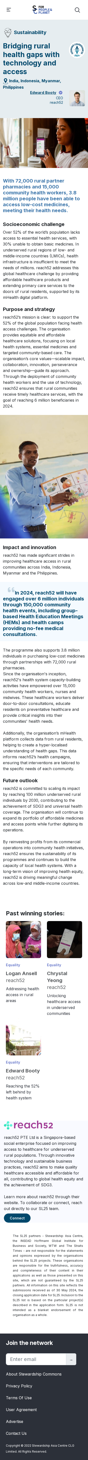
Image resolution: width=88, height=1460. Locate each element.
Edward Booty (43, 92)
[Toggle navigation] (9, 10)
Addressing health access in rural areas (22, 994)
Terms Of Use (19, 1397)
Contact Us (16, 1433)
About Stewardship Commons (34, 1374)
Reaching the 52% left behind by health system (23, 1092)
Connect (17, 1218)
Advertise (14, 1421)
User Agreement (21, 1409)
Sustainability (30, 32)
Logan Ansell (21, 973)
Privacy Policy (19, 1385)
